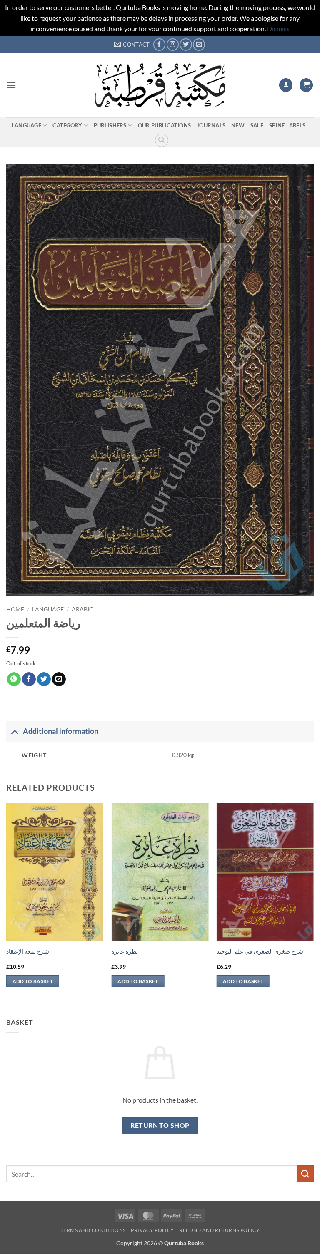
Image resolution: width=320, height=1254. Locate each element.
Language (26, 125)
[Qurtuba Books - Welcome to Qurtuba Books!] (160, 85)
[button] (11, 85)
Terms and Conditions (93, 1230)
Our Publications (164, 125)
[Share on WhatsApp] (14, 679)
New (238, 125)
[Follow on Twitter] (186, 44)
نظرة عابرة (124, 951)
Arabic (82, 609)
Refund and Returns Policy (219, 1230)
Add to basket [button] (32, 981)
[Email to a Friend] (59, 679)
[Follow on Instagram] (173, 44)
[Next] (313, 902)
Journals (211, 125)
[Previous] (6, 902)
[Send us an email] (199, 44)
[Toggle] (14, 731)
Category (67, 125)
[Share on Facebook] (29, 679)
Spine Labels (287, 125)
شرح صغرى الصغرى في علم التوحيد (260, 951)
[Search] (161, 140)
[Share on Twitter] (44, 679)
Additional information (60, 731)
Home (15, 609)
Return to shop (160, 1125)
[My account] (285, 85)
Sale (256, 125)
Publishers (110, 125)
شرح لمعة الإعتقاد (27, 951)
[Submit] (305, 1173)
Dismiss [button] (278, 28)
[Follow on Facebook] (159, 44)
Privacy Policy (152, 1230)
